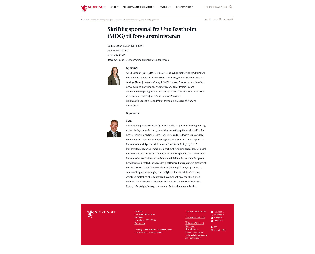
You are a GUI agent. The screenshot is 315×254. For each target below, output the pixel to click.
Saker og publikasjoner (105, 20)
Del (206, 19)
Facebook (218, 212)
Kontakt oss (139, 223)
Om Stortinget (183, 7)
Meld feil (227, 20)
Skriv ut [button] (215, 20)
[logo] (94, 8)
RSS (215, 227)
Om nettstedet (191, 229)
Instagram (218, 218)
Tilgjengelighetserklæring (196, 234)
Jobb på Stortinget (193, 237)
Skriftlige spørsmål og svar (134, 20)
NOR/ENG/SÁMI (213, 7)
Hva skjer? (164, 7)
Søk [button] (226, 7)
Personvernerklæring (194, 232)
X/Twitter (218, 215)
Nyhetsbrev (190, 226)
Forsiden (93, 20)
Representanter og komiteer (137, 7)
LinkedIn (217, 221)
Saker (114, 7)
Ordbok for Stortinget (194, 223)
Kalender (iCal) (220, 230)
